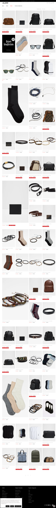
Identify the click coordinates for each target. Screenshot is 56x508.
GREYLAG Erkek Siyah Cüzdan (19, 345)
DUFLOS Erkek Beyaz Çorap (32, 442)
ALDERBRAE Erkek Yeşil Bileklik (19, 369)
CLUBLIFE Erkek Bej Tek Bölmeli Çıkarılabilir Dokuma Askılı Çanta (35, 175)
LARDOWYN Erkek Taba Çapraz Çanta (6, 29)
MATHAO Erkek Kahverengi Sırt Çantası (47, 296)
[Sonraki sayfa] (30, 475)
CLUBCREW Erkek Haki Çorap (5, 272)
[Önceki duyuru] (2, 1)
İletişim (3, 490)
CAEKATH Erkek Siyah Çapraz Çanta (33, 29)
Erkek (29, 491)
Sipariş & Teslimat (17, 490)
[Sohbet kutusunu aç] (54, 506)
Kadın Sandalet (30, 494)
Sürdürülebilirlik (4, 497)
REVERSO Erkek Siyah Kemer (45, 199)
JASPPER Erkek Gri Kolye (45, 102)
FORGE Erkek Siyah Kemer (32, 199)
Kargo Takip (17, 494)
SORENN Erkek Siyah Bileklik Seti (33, 126)
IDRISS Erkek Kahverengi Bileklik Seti (33, 418)
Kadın (29, 490)
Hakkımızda (3, 491)
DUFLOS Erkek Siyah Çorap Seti (6, 442)
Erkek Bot (30, 499)
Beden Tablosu (17, 493)
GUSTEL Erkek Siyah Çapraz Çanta (6, 369)
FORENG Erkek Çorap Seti (19, 53)
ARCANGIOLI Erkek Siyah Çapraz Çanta (47, 345)
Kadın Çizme (30, 497)
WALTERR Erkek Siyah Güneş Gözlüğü (33, 53)
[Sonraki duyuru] (53, 1)
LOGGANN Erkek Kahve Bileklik (6, 321)
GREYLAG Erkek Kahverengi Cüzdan (33, 296)
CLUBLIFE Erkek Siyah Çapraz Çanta (46, 53)
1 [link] (25, 475)
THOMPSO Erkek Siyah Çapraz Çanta (6, 345)
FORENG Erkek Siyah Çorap (45, 418)
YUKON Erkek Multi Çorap (5, 126)
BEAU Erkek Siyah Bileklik (5, 175)
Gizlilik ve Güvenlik (4, 493)
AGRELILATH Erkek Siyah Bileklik (46, 272)
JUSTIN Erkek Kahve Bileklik (19, 272)
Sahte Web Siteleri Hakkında (19, 497)
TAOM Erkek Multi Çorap (19, 442)
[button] (4, 6)
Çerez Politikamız (4, 496)
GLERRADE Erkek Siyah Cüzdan (19, 29)
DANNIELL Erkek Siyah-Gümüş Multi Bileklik (7, 248)
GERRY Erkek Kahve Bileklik (32, 272)
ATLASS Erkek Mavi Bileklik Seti (33, 102)
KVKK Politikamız (4, 494)
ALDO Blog (30, 502)
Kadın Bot (30, 496)
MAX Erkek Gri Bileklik (32, 369)
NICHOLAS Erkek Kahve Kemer (32, 345)
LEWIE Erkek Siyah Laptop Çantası (46, 175)
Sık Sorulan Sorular (18, 491)
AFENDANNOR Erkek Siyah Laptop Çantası (47, 442)
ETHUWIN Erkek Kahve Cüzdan (19, 175)
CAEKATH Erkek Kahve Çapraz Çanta (46, 126)
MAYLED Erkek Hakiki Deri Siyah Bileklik (47, 321)
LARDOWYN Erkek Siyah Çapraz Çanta (47, 29)
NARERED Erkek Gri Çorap (5, 418)
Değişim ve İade (17, 496)
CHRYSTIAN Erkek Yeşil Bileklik (33, 248)
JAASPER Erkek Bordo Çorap (32, 321)
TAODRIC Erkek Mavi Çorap (45, 369)
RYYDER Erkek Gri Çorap (45, 248)
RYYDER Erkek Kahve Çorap (19, 248)
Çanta (29, 493)
